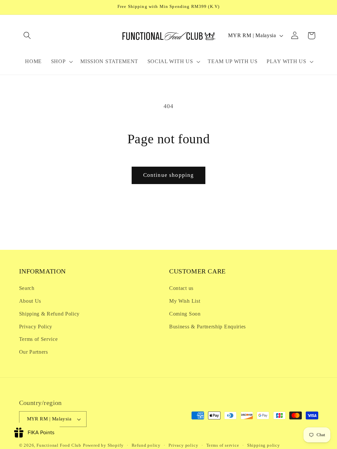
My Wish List (184, 301)
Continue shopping (168, 175)
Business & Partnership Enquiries (207, 326)
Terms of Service (38, 339)
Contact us (181, 288)
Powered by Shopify (103, 445)
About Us (30, 301)
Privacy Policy (36, 326)
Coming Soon (185, 314)
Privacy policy (183, 445)
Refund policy (146, 445)
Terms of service (222, 445)
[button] (27, 35)
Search (27, 288)
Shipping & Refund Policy (49, 314)
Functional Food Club (59, 445)
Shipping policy (263, 445)
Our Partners (33, 352)
